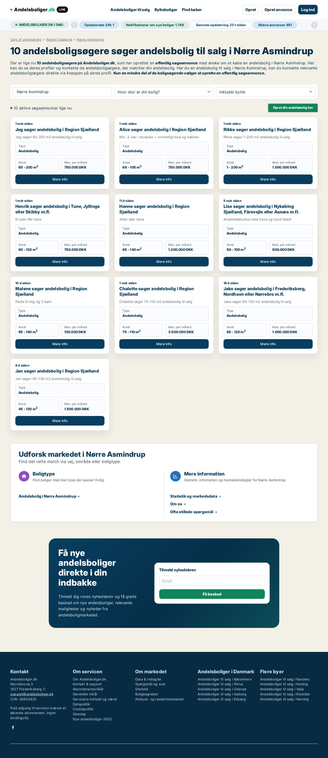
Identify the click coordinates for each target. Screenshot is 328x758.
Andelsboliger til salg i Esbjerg (222, 699)
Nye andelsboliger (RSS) (92, 719)
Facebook (13, 727)
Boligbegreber (146, 694)
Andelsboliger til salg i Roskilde (285, 694)
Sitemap (79, 714)
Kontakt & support (87, 684)
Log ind (308, 9)
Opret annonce (278, 9)
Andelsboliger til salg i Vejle (282, 689)
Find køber (192, 9)
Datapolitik (81, 704)
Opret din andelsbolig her (293, 107)
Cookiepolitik (83, 709)
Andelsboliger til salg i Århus (220, 684)
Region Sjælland (59, 40)
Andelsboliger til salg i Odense (222, 689)
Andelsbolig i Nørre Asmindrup (47, 496)
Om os (176, 503)
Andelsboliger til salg (130, 9)
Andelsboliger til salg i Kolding (284, 684)
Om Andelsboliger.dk (89, 679)
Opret (250, 9)
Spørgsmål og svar (150, 684)
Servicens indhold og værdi (95, 699)
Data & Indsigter (148, 679)
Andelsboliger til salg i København (225, 679)
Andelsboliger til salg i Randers (285, 679)
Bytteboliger (166, 9)
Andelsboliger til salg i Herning (284, 699)
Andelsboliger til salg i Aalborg (222, 694)
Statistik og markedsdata (193, 496)
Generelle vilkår (85, 694)
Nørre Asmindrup (90, 40)
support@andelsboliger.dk (32, 694)
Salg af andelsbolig (25, 40)
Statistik (141, 689)
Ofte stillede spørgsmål (191, 511)
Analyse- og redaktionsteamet (159, 699)
